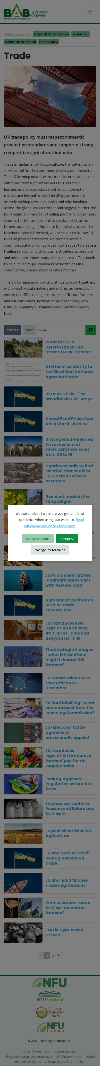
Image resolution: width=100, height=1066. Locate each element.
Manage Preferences (50, 550)
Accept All (67, 539)
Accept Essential (38, 539)
